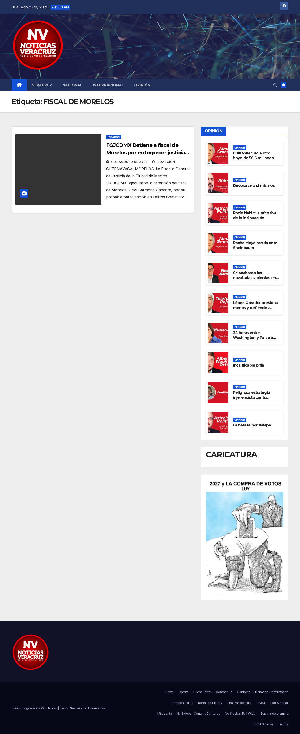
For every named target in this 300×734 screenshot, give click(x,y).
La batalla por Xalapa (252, 425)
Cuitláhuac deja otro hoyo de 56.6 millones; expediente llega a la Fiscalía (253, 160)
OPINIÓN (142, 85)
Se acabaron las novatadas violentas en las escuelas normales (254, 278)
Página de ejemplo (274, 713)
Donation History (210, 703)
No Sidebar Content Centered (198, 713)
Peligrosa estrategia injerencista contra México (251, 397)
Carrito (184, 692)
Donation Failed (182, 703)
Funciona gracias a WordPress (35, 708)
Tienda (283, 724)
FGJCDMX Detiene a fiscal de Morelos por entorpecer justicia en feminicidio (145, 152)
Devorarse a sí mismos (254, 185)
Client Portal (202, 692)
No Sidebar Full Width (240, 713)
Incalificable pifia (248, 365)
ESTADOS (114, 137)
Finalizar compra (239, 703)
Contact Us (224, 692)
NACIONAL (72, 85)
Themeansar (96, 708)
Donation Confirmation (271, 692)
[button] (275, 85)
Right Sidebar (263, 724)
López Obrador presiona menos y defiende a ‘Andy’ (255, 308)
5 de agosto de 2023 (130, 162)
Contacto (244, 692)
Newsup (76, 708)
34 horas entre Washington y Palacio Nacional (253, 338)
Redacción (165, 162)
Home (169, 692)
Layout (261, 703)
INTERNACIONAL (108, 85)
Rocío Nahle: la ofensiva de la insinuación (255, 215)
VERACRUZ (42, 85)
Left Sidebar (279, 703)
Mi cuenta (165, 713)
